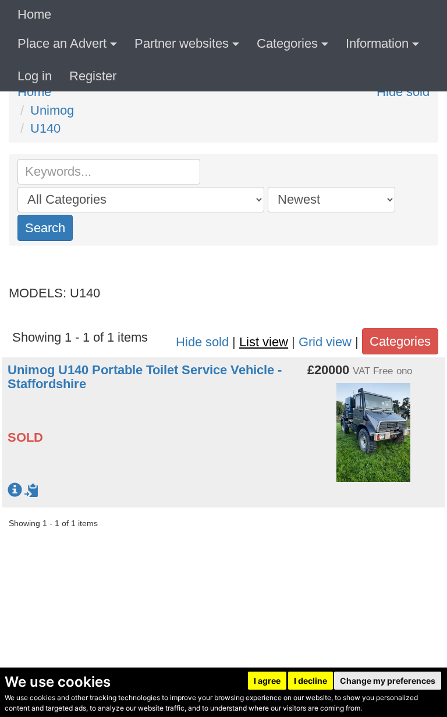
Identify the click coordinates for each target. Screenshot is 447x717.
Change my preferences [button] (387, 681)
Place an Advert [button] (62, 43)
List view (263, 342)
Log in (34, 76)
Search (45, 228)
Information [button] (377, 43)
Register (92, 76)
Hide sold (403, 91)
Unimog (52, 110)
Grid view (325, 342)
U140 (45, 128)
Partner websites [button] (181, 43)
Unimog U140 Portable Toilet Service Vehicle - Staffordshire (145, 377)
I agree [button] (267, 681)
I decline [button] (310, 681)
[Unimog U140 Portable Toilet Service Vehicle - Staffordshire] (373, 425)
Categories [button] (287, 43)
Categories (400, 341)
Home (34, 14)
